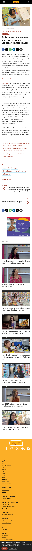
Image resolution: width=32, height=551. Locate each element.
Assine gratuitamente (7, 515)
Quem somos (5, 535)
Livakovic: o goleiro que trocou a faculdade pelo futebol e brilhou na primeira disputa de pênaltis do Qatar (18, 189)
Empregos (4, 480)
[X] (6, 49)
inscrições (6, 83)
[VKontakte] (22, 448)
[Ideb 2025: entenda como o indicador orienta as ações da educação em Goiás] (16, 395)
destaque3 (5, 168)
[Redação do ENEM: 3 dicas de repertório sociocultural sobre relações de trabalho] (16, 322)
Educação (14, 168)
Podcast (4, 471)
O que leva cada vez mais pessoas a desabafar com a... (14, 285)
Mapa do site (5, 529)
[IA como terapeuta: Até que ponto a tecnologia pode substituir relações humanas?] (16, 371)
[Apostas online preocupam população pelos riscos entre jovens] (16, 418)
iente (6, 537)
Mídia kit (4, 492)
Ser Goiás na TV (4, 267)
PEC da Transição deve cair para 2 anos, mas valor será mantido (12, 202)
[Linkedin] (13, 49)
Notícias (6, 34)
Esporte (4, 469)
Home (3, 28)
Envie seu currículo (6, 498)
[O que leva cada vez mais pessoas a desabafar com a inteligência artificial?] (16, 275)
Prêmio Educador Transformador (14, 171)
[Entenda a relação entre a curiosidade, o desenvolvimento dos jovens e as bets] (16, 252)
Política (3, 467)
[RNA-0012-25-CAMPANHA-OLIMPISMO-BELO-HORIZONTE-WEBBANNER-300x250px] (18, 236)
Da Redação (6, 46)
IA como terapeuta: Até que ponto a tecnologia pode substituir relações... (14, 381)
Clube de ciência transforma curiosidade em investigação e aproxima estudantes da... (16, 357)
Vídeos (3, 473)
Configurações (13, 548)
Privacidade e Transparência (8, 506)
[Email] (17, 49)
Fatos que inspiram (6, 484)
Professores (6, 174)
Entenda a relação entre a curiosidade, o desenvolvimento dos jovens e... (16, 262)
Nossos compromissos (7, 539)
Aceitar (4, 548)
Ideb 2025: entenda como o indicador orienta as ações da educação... (15, 405)
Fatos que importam (10, 28)
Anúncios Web (5, 490)
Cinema (3, 478)
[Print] (21, 49)
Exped (3, 537)
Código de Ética (5, 504)
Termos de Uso (5, 508)
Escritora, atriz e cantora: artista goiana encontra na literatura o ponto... (16, 309)
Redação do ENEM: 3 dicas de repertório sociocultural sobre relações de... (16, 332)
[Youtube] (28, 448)
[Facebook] (3, 49)
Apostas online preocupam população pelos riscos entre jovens (15, 428)
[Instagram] (11, 448)
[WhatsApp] (10, 49)
